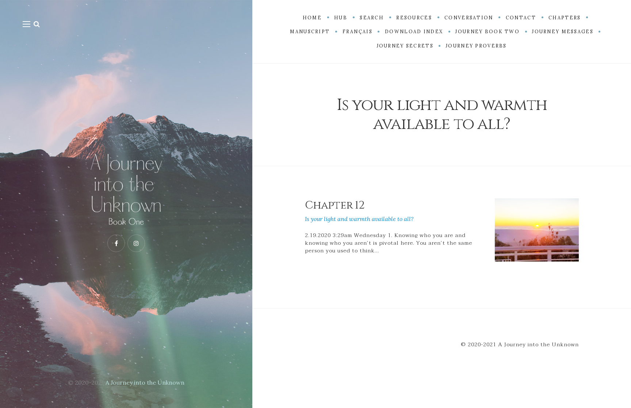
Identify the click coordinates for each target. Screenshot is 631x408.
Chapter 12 (334, 205)
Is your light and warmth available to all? (359, 218)
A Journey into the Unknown (145, 382)
